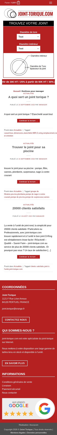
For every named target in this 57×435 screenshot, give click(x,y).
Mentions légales (18, 433)
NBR (34, 133)
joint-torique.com (16, 269)
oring (41, 133)
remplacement (49, 133)
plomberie (21, 194)
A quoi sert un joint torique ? (28, 97)
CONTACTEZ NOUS (16, 320)
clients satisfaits (37, 266)
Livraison (6, 385)
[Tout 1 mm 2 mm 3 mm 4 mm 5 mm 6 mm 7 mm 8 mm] (28, 36)
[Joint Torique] (28, 13)
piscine (14, 194)
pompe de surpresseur (34, 197)
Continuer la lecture (28, 121)
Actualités (28, 93)
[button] (12, 3)
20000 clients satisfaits (28, 208)
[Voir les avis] (28, 408)
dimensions (18, 133)
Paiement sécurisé (11, 389)
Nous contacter (9, 393)
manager (43, 105)
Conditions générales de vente (17, 382)
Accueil (16, 91)
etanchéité (28, 133)
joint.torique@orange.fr (13, 309)
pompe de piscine (18, 197)
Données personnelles (37, 433)
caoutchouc (8, 133)
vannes (46, 197)
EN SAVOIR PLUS (15, 363)
